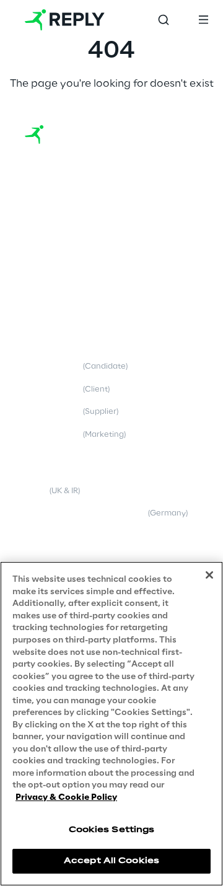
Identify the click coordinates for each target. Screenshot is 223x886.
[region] (111, 723)
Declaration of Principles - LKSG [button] (106, 513)
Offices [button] (39, 233)
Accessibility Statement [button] (70, 559)
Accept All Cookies (111, 861)
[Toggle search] (163, 20)
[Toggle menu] (203, 20)
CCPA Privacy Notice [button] (65, 458)
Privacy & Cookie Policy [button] (70, 344)
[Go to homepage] (65, 20)
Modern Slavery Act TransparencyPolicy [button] (90, 485)
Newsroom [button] (46, 279)
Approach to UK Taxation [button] (73, 536)
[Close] (209, 575)
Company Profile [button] (57, 210)
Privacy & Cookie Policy (66, 797)
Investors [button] (42, 256)
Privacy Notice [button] (76, 366)
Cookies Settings (112, 830)
